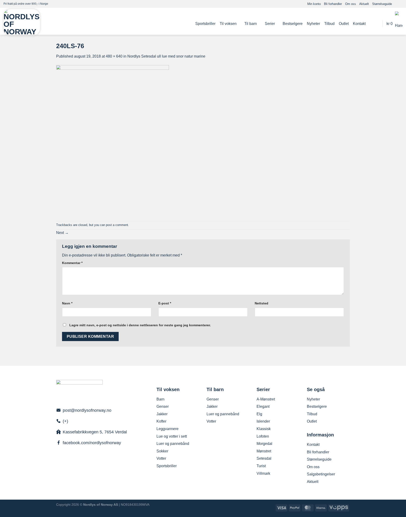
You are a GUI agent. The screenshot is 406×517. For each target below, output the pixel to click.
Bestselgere (293, 24)
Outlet (344, 24)
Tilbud (329, 24)
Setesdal (264, 458)
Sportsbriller (205, 24)
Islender (263, 421)
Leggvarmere (167, 429)
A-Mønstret (266, 399)
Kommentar (72, 263)
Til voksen (228, 24)
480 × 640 (114, 56)
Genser (162, 406)
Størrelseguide (382, 4)
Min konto (314, 4)
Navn (67, 303)
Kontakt (359, 24)
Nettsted (261, 303)
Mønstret (264, 451)
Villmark (263, 473)
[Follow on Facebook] (395, 3)
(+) (65, 421)
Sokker (162, 451)
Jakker (162, 414)
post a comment (117, 225)
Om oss (350, 4)
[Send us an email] (400, 3)
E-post (164, 303)
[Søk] (376, 24)
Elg (259, 414)
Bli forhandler (333, 4)
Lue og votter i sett (171, 436)
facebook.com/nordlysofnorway (92, 442)
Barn (160, 399)
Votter (161, 458)
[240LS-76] (112, 140)
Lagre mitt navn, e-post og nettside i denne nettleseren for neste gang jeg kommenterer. (140, 325)
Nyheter (313, 24)
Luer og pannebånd (172, 444)
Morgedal (264, 444)
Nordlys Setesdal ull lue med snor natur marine (166, 56)
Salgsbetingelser (321, 474)
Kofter (161, 421)
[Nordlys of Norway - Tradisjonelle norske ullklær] (22, 22)
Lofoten (263, 436)
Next (62, 233)
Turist (261, 466)
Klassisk (264, 429)
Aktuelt (364, 4)
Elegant (263, 406)
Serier (270, 24)
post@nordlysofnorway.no (87, 410)
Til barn (250, 24)
